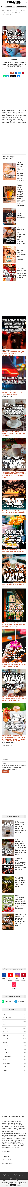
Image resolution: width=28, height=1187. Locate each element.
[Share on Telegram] (7, 76)
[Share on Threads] (14, 76)
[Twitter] (8, 1175)
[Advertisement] (14, 21)
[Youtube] (19, 1175)
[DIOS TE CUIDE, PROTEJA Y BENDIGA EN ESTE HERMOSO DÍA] (14, 480)
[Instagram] (12, 1175)
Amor (14, 1021)
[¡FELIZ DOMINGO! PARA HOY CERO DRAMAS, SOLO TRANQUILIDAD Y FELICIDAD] (9, 254)
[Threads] (17, 1179)
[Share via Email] (18, 76)
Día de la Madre (14, 1017)
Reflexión (14, 1028)
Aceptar (13, 1185)
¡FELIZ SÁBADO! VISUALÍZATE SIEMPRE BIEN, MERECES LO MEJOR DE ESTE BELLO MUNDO (14, 664)
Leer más (19, 1185)
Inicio (3, 10)
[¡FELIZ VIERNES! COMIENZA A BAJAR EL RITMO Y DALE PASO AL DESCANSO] (14, 399)
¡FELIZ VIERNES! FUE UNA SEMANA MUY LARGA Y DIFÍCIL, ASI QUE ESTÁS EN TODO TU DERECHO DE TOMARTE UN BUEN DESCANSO (21, 194)
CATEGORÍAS (10, 7)
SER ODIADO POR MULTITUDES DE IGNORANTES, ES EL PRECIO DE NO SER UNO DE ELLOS (20, 864)
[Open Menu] (1, 7)
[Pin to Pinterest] (23, 73)
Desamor (14, 1024)
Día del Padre (14, 1063)
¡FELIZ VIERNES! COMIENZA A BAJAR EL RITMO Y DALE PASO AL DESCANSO (13, 433)
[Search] (26, 2)
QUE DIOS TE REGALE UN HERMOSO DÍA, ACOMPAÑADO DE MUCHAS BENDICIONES (13, 624)
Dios (14, 1014)
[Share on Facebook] (16, 73)
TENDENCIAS (21, 7)
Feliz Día (9, 10)
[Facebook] (4, 1175)
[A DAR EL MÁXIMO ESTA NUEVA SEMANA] (14, 554)
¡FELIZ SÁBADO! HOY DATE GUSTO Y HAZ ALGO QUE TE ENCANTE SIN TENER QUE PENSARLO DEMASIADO (20, 171)
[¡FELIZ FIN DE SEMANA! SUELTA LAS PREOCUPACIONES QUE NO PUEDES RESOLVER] (9, 272)
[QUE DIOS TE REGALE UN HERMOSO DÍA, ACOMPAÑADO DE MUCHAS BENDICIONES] (14, 589)
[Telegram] (10, 1179)
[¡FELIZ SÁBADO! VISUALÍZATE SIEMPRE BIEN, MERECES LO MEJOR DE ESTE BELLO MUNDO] (14, 629)
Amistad (14, 1049)
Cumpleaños (14, 1031)
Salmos (14, 1070)
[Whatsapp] (23, 1175)
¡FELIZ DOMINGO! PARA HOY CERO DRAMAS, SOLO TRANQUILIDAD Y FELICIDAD (21, 254)
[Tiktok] (14, 1179)
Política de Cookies (7, 1160)
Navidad (14, 1060)
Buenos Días (14, 1038)
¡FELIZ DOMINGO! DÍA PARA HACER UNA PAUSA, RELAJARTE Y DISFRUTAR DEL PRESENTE (20, 826)
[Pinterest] (15, 1175)
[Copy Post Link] (11, 76)
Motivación (14, 1035)
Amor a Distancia (14, 1045)
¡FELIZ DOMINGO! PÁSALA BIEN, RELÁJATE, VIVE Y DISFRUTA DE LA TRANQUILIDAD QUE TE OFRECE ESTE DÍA (20, 847)
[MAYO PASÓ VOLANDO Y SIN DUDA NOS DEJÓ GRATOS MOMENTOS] (14, 515)
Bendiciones (14, 1067)
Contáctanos (5, 1156)
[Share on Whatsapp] (4, 76)
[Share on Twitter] (19, 73)
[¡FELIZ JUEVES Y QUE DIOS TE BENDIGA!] (9, 216)
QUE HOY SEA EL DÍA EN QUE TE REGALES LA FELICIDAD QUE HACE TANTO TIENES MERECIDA (14, 698)
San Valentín (14, 1052)
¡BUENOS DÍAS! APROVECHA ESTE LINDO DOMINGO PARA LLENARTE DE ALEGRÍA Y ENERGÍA (20, 920)
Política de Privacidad (8, 1163)
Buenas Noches (14, 1056)
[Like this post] (12, 73)
